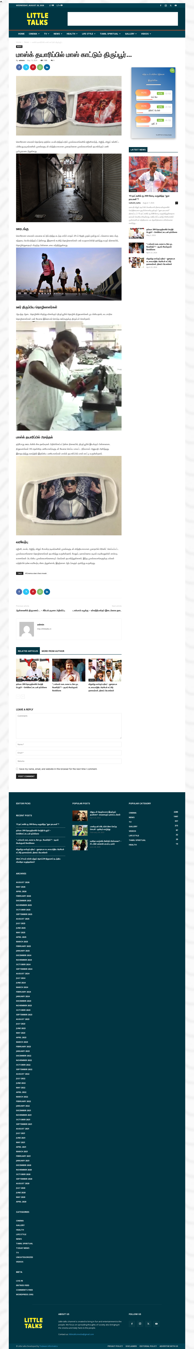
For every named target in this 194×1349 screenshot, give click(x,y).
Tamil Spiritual (109, 33)
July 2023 (20, 1023)
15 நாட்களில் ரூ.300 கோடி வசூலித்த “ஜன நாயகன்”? (37, 824)
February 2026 (23, 896)
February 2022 (23, 1101)
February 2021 (23, 1156)
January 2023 (23, 1051)
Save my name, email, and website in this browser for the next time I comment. (58, 769)
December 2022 (23, 1055)
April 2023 (21, 1037)
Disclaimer (131, 1346)
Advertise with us (169, 1346)
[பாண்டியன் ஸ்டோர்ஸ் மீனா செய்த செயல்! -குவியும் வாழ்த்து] (80, 830)
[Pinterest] (33, 67)
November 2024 (24, 959)
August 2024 (22, 973)
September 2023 (24, 1014)
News (57, 33)
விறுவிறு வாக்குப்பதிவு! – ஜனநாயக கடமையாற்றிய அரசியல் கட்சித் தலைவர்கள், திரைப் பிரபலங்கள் (103, 687)
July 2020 (20, 1188)
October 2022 (23, 1064)
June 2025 (20, 928)
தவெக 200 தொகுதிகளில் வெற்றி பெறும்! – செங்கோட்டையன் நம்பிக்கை (161, 230)
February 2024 (23, 991)
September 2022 (24, 1069)
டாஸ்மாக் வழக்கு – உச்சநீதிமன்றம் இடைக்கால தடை (97, 610)
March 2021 (22, 1151)
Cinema (33, 33)
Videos (145, 33)
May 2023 (20, 1032)
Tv (45, 33)
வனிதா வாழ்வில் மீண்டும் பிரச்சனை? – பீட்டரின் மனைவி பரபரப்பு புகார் (105, 842)
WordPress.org (24, 1294)
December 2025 (23, 900)
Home (21, 33)
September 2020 (24, 1178)
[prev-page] (18, 697)
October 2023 (23, 1010)
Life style (87, 33)
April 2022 (21, 1092)
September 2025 (24, 914)
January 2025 (23, 950)
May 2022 (20, 1087)
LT (50, 5)
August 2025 (22, 918)
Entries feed (22, 1285)
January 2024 (23, 996)
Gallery (129, 33)
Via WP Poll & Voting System (164, 135)
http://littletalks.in (44, 629)
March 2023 (22, 1042)
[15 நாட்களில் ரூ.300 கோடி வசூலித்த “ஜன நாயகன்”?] (153, 174)
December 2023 (23, 1001)
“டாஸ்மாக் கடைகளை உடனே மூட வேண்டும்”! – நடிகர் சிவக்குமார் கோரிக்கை (65, 687)
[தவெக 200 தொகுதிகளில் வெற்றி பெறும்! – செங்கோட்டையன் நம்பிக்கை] (32, 670)
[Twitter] (170, 5)
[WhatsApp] (40, 67)
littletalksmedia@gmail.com (81, 1334)
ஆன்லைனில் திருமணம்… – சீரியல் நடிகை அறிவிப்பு (40, 610)
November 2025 (24, 905)
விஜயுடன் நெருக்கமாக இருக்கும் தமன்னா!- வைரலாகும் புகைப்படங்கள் (105, 813)
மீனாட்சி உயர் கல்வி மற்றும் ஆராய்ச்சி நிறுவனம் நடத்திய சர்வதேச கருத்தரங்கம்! (38, 860)
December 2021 (23, 1110)
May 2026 (20, 886)
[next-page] (23, 697)
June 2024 (20, 982)
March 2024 (22, 987)
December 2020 (23, 1165)
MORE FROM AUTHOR (53, 651)
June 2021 (20, 1137)
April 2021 (21, 1147)
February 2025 (23, 946)
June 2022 (20, 1083)
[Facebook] (160, 5)
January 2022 (23, 1105)
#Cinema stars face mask (36, 573)
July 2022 (20, 1078)
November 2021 (24, 1115)
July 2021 (20, 1133)
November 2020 (24, 1169)
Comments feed (24, 1289)
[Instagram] (165, 5)
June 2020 (20, 1192)
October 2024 (23, 964)
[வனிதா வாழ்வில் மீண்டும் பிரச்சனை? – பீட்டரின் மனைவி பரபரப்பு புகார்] (80, 845)
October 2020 (23, 1174)
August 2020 (22, 1183)
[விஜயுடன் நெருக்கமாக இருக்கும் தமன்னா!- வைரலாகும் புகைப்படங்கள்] (80, 815)
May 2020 (20, 1197)
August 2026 (22, 882)
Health (71, 33)
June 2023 (20, 1028)
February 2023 (23, 1046)
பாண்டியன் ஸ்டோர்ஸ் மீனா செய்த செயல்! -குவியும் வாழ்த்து (103, 828)
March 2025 (22, 941)
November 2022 (24, 1060)
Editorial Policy (148, 1346)
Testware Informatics (49, 1346)
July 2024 (20, 978)
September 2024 (24, 969)
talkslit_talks (135, 203)
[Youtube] (175, 5)
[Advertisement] (123, 19)
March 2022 (22, 1096)
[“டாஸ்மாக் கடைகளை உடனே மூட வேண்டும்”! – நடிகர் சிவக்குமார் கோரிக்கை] (68, 670)
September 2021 (24, 1124)
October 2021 (23, 1119)
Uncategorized (24, 1257)
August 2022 (22, 1074)
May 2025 (20, 932)
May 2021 (20, 1142)
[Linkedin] (47, 67)
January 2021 (23, 1160)
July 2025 (20, 923)
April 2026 (21, 891)
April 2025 (21, 937)
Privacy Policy (115, 1346)
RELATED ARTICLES (28, 651)
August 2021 (22, 1128)
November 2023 (24, 1005)
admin (22, 60)
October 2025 (23, 909)
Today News (22, 1248)
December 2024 (23, 955)
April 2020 (21, 1201)
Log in (19, 1280)
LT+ (59, 5)
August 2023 (22, 1019)
